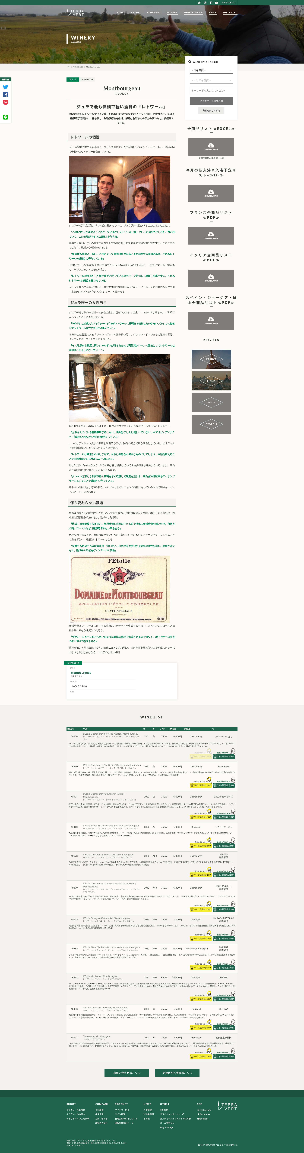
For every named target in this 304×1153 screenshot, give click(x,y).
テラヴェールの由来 (75, 1110)
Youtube (204, 1118)
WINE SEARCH (193, 12)
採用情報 (99, 1114)
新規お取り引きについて (126, 1118)
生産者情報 (78, 67)
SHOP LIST (230, 12)
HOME (121, 12)
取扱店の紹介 (101, 1123)
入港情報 (148, 1110)
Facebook (205, 1114)
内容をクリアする (211, 110)
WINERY (172, 12)
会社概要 (99, 1110)
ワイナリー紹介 (122, 1110)
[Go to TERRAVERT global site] (199, 2)
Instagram (205, 1110)
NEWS (213, 12)
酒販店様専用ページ (124, 1123)
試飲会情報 (149, 1114)
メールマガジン (167, 1123)
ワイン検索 (120, 1114)
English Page (167, 1127)
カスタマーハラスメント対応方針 (175, 1118)
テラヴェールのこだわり (77, 1118)
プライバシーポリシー (170, 1114)
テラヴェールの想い (75, 1114)
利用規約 (164, 1110)
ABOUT (136, 12)
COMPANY (154, 12)
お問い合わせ (101, 1118)
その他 (147, 1118)
